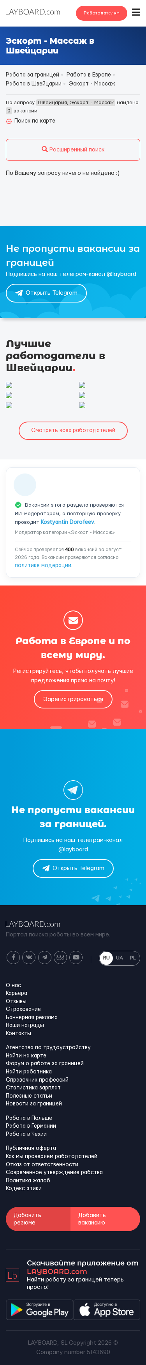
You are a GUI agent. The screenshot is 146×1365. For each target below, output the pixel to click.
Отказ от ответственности (42, 1164)
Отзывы (16, 1001)
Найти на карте (26, 1056)
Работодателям (102, 13)
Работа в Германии (31, 1126)
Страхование (23, 1009)
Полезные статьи (29, 1096)
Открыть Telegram (51, 293)
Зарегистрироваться (73, 699)
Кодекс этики (24, 1188)
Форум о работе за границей (45, 1063)
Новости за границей (34, 1104)
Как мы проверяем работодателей (51, 1156)
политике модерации (43, 565)
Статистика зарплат (33, 1088)
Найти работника (29, 1072)
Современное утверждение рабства (54, 1172)
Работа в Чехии (26, 1134)
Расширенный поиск (76, 150)
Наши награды (25, 1025)
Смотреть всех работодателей (73, 430)
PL (133, 958)
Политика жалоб (28, 1180)
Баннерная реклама (32, 1017)
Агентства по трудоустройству (48, 1047)
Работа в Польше (29, 1118)
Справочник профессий (37, 1080)
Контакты (18, 1033)
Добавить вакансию (92, 1219)
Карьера (16, 993)
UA (119, 958)
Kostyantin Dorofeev (67, 522)
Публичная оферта (31, 1148)
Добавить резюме (27, 1219)
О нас (13, 985)
